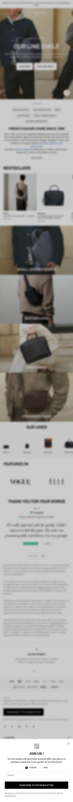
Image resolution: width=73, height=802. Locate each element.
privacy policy (10, 796)
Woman (33, 767)
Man (46, 767)
